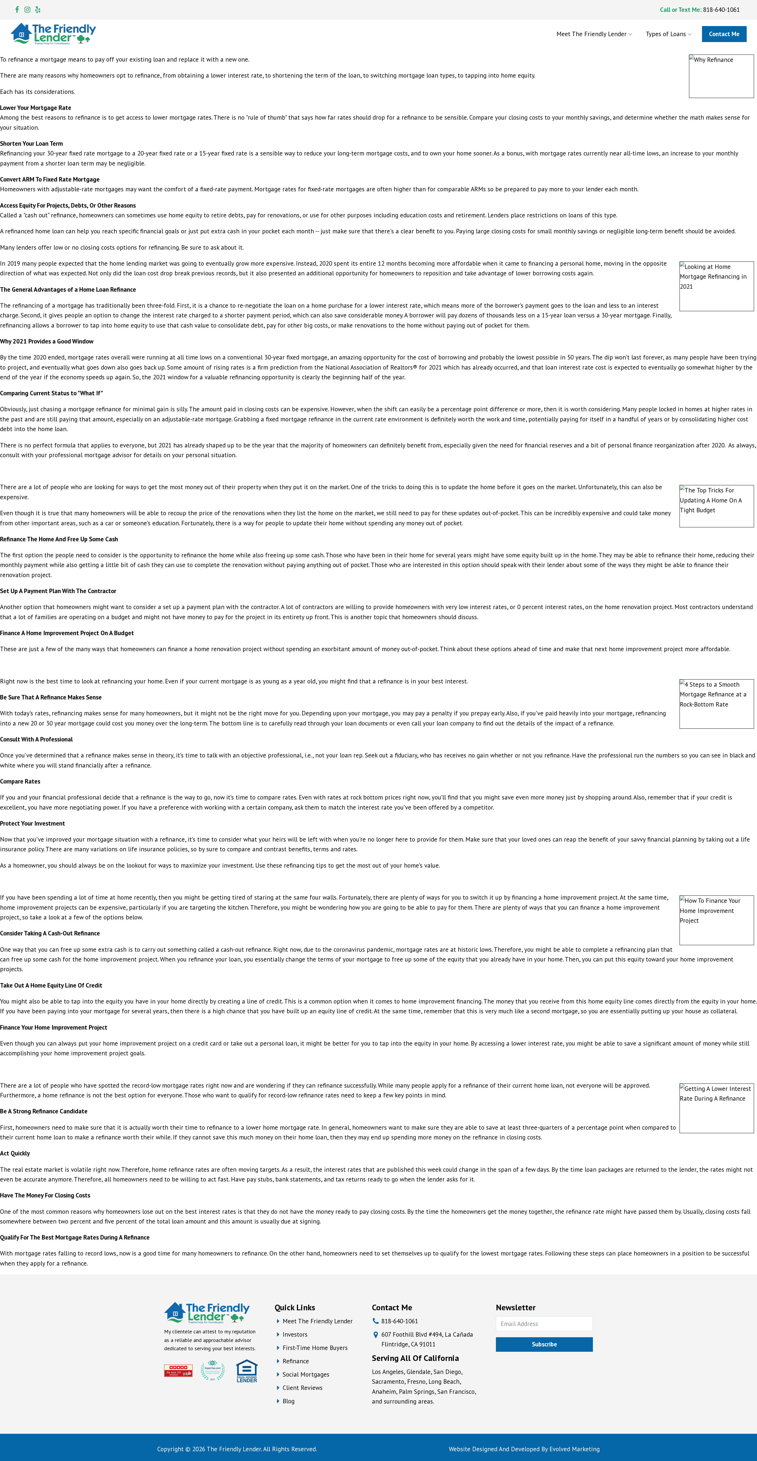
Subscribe (544, 1344)
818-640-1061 (721, 10)
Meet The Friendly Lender (592, 34)
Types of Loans (666, 34)
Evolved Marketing (574, 1449)
